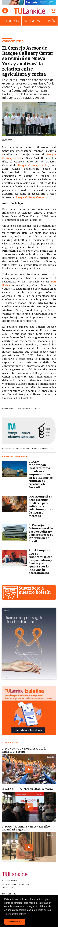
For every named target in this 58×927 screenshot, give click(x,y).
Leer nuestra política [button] (15, 914)
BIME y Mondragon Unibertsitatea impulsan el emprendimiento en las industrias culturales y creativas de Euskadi (41, 474)
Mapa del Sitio (9, 893)
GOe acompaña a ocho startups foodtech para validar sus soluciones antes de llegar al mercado (41, 506)
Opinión (50, 21)
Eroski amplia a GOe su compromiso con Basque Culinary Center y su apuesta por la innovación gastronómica (41, 562)
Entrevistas (32, 21)
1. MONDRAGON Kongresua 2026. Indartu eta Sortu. (24, 750)
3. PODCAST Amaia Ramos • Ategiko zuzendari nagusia (26, 828)
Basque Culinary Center (33, 165)
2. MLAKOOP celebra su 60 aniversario (27, 789)
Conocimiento (9, 408)
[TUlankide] (29, 10)
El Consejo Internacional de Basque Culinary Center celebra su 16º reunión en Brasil (41, 533)
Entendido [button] (14, 921)
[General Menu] (5, 11)
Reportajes (12, 21)
